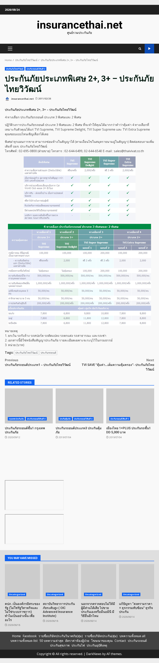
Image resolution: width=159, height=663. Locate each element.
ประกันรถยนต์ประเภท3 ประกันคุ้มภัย (80, 405)
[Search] (140, 48)
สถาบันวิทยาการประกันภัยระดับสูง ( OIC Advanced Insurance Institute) (60, 581)
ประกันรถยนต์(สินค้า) (36, 68)
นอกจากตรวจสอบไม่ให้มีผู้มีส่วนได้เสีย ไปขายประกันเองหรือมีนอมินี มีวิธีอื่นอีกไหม (98, 581)
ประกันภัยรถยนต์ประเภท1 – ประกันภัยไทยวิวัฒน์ (38, 362)
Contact (120, 641)
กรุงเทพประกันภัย (16, 418)
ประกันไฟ (78, 645)
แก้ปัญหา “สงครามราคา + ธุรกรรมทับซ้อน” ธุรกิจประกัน (136, 581)
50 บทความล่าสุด (51, 641)
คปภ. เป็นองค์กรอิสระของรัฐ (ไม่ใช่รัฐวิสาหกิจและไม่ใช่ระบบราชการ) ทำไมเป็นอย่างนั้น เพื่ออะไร (22, 581)
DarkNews (93, 654)
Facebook (30, 636)
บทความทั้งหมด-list (24, 641)
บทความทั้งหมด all (132, 636)
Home (16, 636)
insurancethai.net (79, 24)
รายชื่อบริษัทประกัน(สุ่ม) (101, 636)
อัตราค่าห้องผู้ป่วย (77, 641)
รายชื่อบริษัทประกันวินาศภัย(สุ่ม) (61, 636)
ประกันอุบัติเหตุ (97, 645)
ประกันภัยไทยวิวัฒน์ (14, 68)
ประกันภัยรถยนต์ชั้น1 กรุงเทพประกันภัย (29, 405)
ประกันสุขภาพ (60, 645)
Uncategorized (17, 594)
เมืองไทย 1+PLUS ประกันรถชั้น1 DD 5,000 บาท (130, 405)
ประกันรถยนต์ (48, 352)
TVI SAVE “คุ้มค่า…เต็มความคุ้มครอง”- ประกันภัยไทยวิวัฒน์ (118, 365)
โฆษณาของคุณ (102, 641)
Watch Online (149, 48)
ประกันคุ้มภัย (65, 418)
